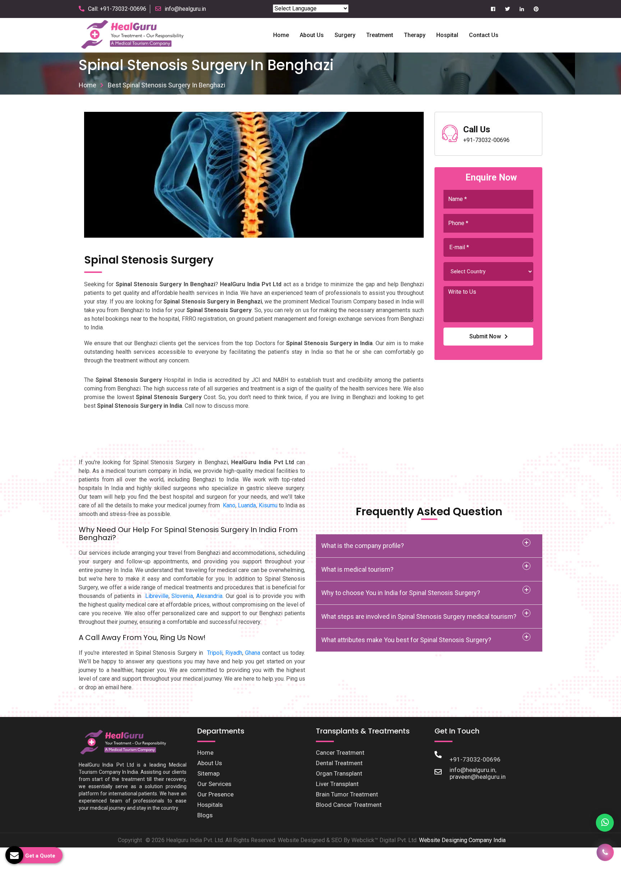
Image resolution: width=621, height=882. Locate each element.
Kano (229, 505)
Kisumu (268, 505)
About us (312, 35)
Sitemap (208, 773)
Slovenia (182, 596)
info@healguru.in (185, 8)
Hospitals (210, 804)
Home (281, 35)
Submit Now (485, 336)
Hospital (447, 35)
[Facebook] (493, 9)
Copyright (130, 840)
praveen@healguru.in (478, 776)
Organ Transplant (339, 773)
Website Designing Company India (462, 840)
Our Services (214, 783)
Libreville (157, 596)
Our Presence (215, 794)
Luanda (247, 505)
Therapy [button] (415, 35)
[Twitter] (507, 9)
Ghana (252, 652)
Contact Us (483, 35)
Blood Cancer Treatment (349, 804)
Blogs (205, 815)
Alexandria (209, 596)
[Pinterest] (536, 9)
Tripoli (214, 652)
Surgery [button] (345, 35)
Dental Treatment (339, 763)
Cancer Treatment (340, 752)
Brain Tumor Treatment (347, 794)
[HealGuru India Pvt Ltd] (136, 34)
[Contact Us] (605, 854)
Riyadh (233, 652)
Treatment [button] (379, 35)
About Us (209, 763)
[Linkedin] (521, 9)
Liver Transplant (337, 783)
